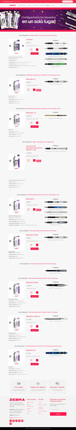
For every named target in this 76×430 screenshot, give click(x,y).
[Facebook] (14, 1)
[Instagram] (16, 1)
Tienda (39, 402)
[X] (19, 421)
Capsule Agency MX (47, 428)
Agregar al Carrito (35, 53)
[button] (29, 5)
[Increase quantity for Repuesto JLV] (37, 123)
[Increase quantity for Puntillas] (37, 49)
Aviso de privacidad (42, 404)
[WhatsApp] (19, 1)
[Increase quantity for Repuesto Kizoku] (37, 292)
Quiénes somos (30, 402)
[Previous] (10, 46)
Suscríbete (58, 414)
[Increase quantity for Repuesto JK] (34, 90)
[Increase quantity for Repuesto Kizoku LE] (37, 326)
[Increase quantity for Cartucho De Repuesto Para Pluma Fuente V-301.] (34, 160)
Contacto (29, 411)
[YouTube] (22, 421)
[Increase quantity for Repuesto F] (34, 209)
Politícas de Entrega (42, 411)
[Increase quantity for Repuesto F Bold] (37, 245)
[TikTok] (17, 1)
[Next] (23, 46)
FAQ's (39, 413)
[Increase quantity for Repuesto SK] (37, 360)
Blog (28, 413)
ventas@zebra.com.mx (8, 1)
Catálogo (29, 408)
